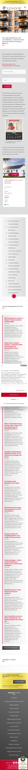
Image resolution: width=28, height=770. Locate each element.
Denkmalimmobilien (14, 712)
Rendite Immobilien (14, 744)
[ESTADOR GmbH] (11, 7)
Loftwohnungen (14, 715)
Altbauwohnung (14, 737)
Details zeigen (20, 390)
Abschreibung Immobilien (14, 723)
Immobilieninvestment (14, 730)
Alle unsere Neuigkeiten (11, 647)
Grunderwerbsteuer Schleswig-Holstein (13, 240)
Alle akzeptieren (14, 394)
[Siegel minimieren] (26, 759)
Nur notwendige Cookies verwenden (14, 403)
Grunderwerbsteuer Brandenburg (13, 228)
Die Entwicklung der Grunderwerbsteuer (13, 222)
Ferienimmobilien (14, 708)
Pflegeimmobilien (14, 705)
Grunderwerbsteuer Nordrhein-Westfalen (13, 264)
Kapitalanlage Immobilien (14, 719)
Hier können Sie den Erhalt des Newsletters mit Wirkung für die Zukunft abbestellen (12, 686)
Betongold (14, 697)
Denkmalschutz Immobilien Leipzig (14, 701)
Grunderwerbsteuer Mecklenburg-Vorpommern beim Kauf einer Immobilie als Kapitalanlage (14, 251)
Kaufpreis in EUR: (7, 67)
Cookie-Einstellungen (14, 766)
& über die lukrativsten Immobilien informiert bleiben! (14, 2)
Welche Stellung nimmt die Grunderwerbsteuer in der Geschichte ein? (15, 289)
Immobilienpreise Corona (14, 733)
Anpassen (13, 399)
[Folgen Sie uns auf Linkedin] (14, 763)
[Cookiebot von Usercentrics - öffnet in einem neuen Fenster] (20, 366)
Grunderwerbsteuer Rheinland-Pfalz (13, 234)
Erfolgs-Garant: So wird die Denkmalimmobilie (14, 753)
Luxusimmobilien (14, 726)
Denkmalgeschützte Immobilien (14, 748)
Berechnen (6, 86)
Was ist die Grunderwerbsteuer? (13, 282)
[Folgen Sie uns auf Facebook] (16, 763)
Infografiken (11, 260)
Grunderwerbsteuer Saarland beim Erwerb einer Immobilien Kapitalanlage (14, 273)
